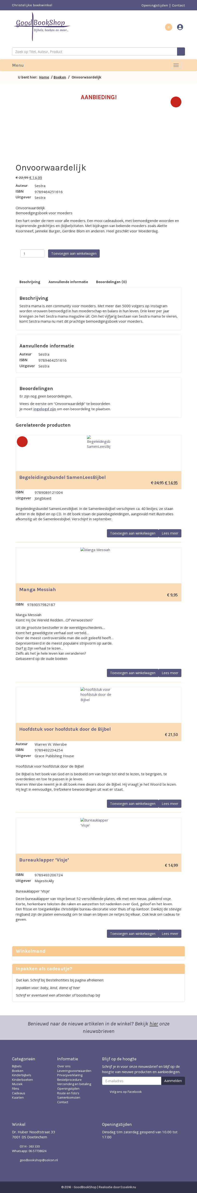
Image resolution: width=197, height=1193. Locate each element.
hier (153, 1024)
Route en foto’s (68, 1093)
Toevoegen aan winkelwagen (74, 253)
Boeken (60, 77)
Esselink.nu (128, 1187)
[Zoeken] (181, 51)
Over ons (64, 1066)
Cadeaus (18, 1093)
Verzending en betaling (74, 1084)
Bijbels (17, 1066)
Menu (18, 65)
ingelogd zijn (44, 408)
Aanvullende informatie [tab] (68, 282)
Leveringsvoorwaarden (74, 1071)
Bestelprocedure (69, 1079)
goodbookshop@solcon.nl (39, 1160)
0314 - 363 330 (30, 1146)
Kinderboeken (22, 1079)
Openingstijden (155, 5)
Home (44, 77)
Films (15, 1088)
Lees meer (170, 533)
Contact (178, 5)
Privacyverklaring (69, 1075)
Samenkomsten (68, 1097)
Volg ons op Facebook (126, 1091)
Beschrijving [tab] (29, 282)
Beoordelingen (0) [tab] (111, 282)
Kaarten (18, 1097)
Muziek (17, 1084)
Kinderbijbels (21, 1075)
